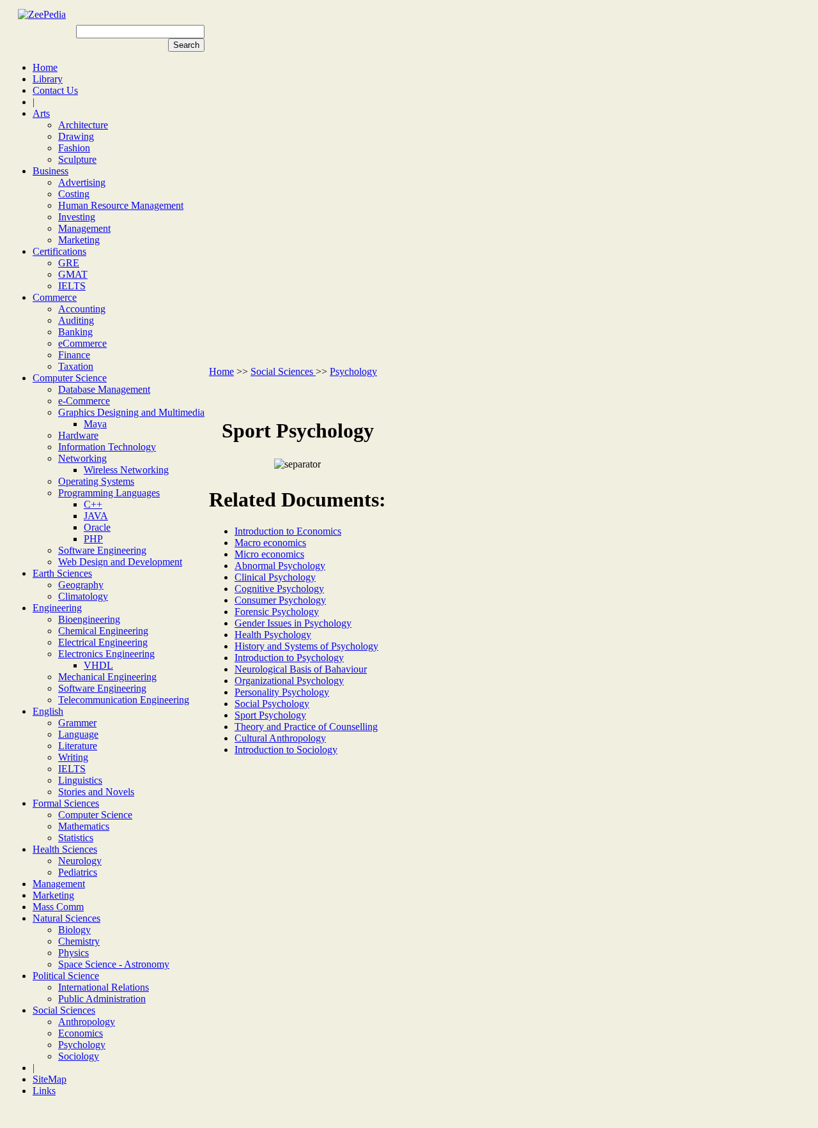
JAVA (96, 515)
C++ (93, 504)
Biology (74, 929)
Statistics (75, 837)
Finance (74, 354)
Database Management (104, 389)
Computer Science (70, 377)
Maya (95, 423)
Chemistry (79, 941)
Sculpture (77, 159)
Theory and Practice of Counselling (306, 726)
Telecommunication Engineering (123, 699)
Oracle (97, 527)
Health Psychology (273, 634)
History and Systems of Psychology (306, 646)
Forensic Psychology (277, 611)
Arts (41, 113)
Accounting (81, 308)
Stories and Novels (96, 791)
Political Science (66, 975)
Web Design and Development (120, 561)
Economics (80, 1033)
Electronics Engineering (106, 653)
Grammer (77, 722)
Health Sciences (65, 849)
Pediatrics (77, 872)
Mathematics (83, 826)
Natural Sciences (66, 918)
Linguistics (80, 780)
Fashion (74, 147)
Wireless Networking (126, 469)
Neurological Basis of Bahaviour (301, 669)
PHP (93, 538)
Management (84, 228)
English (48, 711)
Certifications (59, 251)
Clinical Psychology (275, 577)
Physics (73, 952)
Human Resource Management (120, 205)
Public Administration (102, 998)
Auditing (76, 320)
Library (48, 78)
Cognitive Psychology (279, 588)
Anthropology (86, 1021)
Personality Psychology (282, 692)
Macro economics (270, 542)
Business (50, 170)
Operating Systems (96, 481)
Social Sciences (64, 1010)
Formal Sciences (66, 803)
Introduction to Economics (288, 531)
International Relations (103, 987)
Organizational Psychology (289, 680)
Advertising (81, 182)
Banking (75, 331)
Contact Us (55, 90)
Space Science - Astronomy (113, 964)
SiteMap (49, 1079)
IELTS (72, 285)
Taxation (75, 366)
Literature (77, 745)
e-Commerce (84, 400)
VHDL (98, 665)
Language (78, 734)
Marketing (79, 239)
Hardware (78, 435)
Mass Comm (58, 906)
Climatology (83, 596)
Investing (76, 216)
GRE (68, 262)
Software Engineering (102, 550)
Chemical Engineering (103, 630)
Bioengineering (89, 619)
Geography (81, 584)
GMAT (73, 274)
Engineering (57, 607)
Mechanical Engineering (107, 676)
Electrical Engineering (103, 642)
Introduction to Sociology (286, 749)
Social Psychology (272, 703)
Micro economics (269, 554)
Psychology (81, 1044)
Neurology (80, 860)
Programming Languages (109, 492)
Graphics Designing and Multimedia (131, 412)
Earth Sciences (62, 573)
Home (45, 67)
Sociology (78, 1056)
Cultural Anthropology (280, 738)
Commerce (55, 297)
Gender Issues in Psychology (293, 623)
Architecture (83, 124)
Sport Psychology (270, 715)
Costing (73, 193)
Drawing (76, 136)
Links (44, 1090)
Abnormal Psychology (280, 565)
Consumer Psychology (280, 600)
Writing (73, 757)
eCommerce (82, 343)
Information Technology (107, 446)
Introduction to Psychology (289, 657)
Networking (82, 458)
